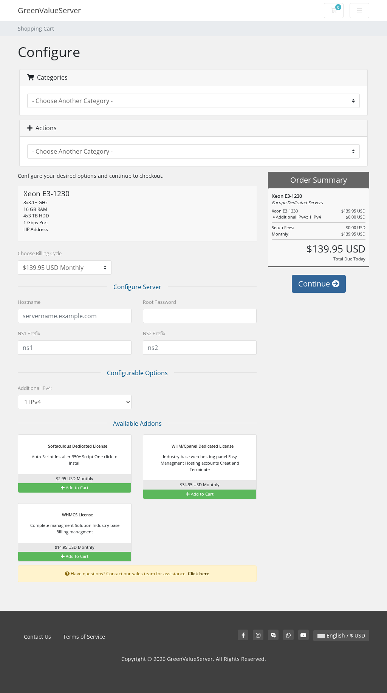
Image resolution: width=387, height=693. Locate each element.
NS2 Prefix (154, 333)
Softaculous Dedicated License (77, 446)
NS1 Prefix (29, 333)
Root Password (159, 302)
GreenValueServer (49, 10)
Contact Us (37, 636)
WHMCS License (77, 514)
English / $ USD (345, 635)
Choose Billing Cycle (40, 253)
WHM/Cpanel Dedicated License (202, 446)
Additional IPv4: (35, 388)
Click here (198, 573)
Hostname (29, 302)
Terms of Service (84, 636)
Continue (315, 284)
